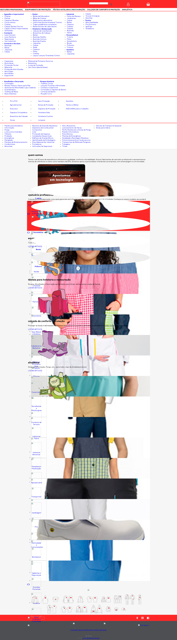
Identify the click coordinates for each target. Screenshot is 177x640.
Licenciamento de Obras (72, 128)
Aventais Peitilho (39, 37)
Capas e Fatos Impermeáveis (16, 28)
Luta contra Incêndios (13, 132)
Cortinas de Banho (48, 92)
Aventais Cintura (39, 39)
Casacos (36, 49)
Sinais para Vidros (102, 128)
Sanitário (69, 101)
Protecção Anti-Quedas (13, 69)
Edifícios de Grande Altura (42, 138)
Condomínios (9, 144)
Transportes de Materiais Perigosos (76, 142)
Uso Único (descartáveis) (38, 67)
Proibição (8, 136)
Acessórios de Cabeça (41, 33)
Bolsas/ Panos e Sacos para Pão (17, 85)
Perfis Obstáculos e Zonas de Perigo (76, 130)
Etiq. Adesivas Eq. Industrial (43, 142)
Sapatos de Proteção (46, 109)
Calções (69, 28)
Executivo (14, 109)
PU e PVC (14, 101)
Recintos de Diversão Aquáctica (44, 126)
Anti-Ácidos (9, 73)
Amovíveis (8, 146)
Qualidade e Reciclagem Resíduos (75, 138)
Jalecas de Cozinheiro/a (42, 31)
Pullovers (70, 45)
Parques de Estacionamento (15, 142)
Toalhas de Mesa (11, 92)
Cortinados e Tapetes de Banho (53, 90)
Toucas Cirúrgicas (92, 16)
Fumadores (36, 144)
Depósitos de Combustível (42, 128)
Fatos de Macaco (73, 16)
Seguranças (9, 39)
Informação (9, 128)
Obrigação (8, 140)
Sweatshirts (71, 41)
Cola (34, 132)
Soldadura (89, 28)
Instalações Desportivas (42, 136)
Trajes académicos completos (44, 24)
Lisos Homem (9, 35)
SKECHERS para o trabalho (76, 109)
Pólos (34, 51)
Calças (7, 52)
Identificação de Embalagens (43, 140)
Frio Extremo (90, 24)
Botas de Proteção (45, 105)
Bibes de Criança (39, 18)
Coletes (7, 24)
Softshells (8, 30)
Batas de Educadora (40, 16)
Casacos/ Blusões (11, 20)
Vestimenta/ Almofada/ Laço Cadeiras (20, 87)
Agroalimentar (16, 105)
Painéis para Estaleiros (13, 126)
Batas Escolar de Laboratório (44, 26)
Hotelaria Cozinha (45, 116)
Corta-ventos (9, 22)
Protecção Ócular (11, 65)
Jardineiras (71, 18)
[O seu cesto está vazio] (148, 4)
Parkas (7, 18)
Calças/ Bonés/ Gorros (13, 26)
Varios (69, 33)
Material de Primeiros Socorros (40, 61)
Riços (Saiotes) (10, 94)
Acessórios (32, 63)
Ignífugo (88, 26)
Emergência (9, 138)
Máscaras (8, 67)
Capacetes (8, 61)
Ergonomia (8, 75)
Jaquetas (8, 50)
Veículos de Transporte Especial (108, 126)
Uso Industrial (10, 41)
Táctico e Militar (72, 105)
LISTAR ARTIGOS (35, 246)
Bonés (69, 43)
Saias (34, 47)
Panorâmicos (67, 134)
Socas (12, 120)
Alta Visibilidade (91, 22)
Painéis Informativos (70, 132)
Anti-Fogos (8, 71)
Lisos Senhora (10, 37)
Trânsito (7, 134)
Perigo (7, 130)
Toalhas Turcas (46, 83)
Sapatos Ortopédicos (18, 112)
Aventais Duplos (39, 41)
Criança (69, 47)
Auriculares (8, 63)
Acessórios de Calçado (19, 116)
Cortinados (9, 83)
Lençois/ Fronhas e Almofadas (52, 85)
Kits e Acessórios (68, 126)
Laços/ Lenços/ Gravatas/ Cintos (46, 55)
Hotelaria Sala (44, 112)
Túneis (64, 146)
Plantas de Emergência (71, 136)
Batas (6, 47)
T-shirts (69, 37)
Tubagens (66, 144)
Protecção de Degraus (41, 134)
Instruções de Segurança (42, 146)
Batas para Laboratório (42, 20)
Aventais (7, 45)
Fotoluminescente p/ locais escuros (76, 140)
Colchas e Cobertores (49, 87)
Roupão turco (46, 94)
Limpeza (41, 120)
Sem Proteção (44, 101)
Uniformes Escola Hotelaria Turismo (47, 22)
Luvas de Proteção (35, 65)
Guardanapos (10, 90)
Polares (7, 16)
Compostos (37, 130)
